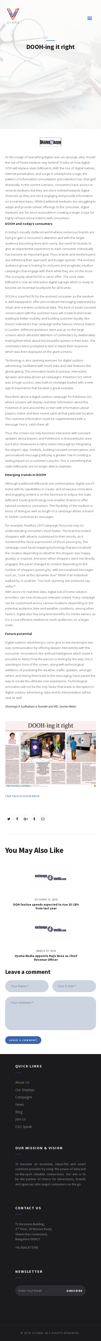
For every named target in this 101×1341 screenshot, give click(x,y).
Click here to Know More (22, 796)
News (19, 1104)
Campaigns (23, 1097)
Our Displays (25, 1090)
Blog (18, 1112)
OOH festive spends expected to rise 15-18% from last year (46, 906)
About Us (22, 1082)
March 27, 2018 (46, 951)
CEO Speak (23, 1126)
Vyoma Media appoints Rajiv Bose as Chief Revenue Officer (46, 958)
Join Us (20, 1119)
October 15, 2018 (46, 899)
